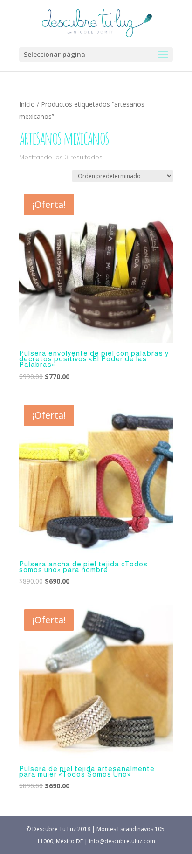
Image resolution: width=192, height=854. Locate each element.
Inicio (27, 104)
